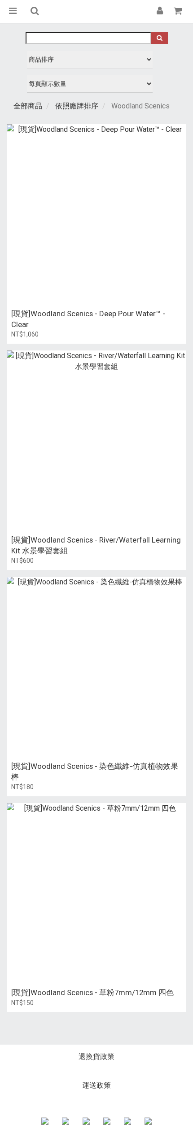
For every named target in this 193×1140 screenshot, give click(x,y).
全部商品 (27, 106)
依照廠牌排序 (76, 106)
